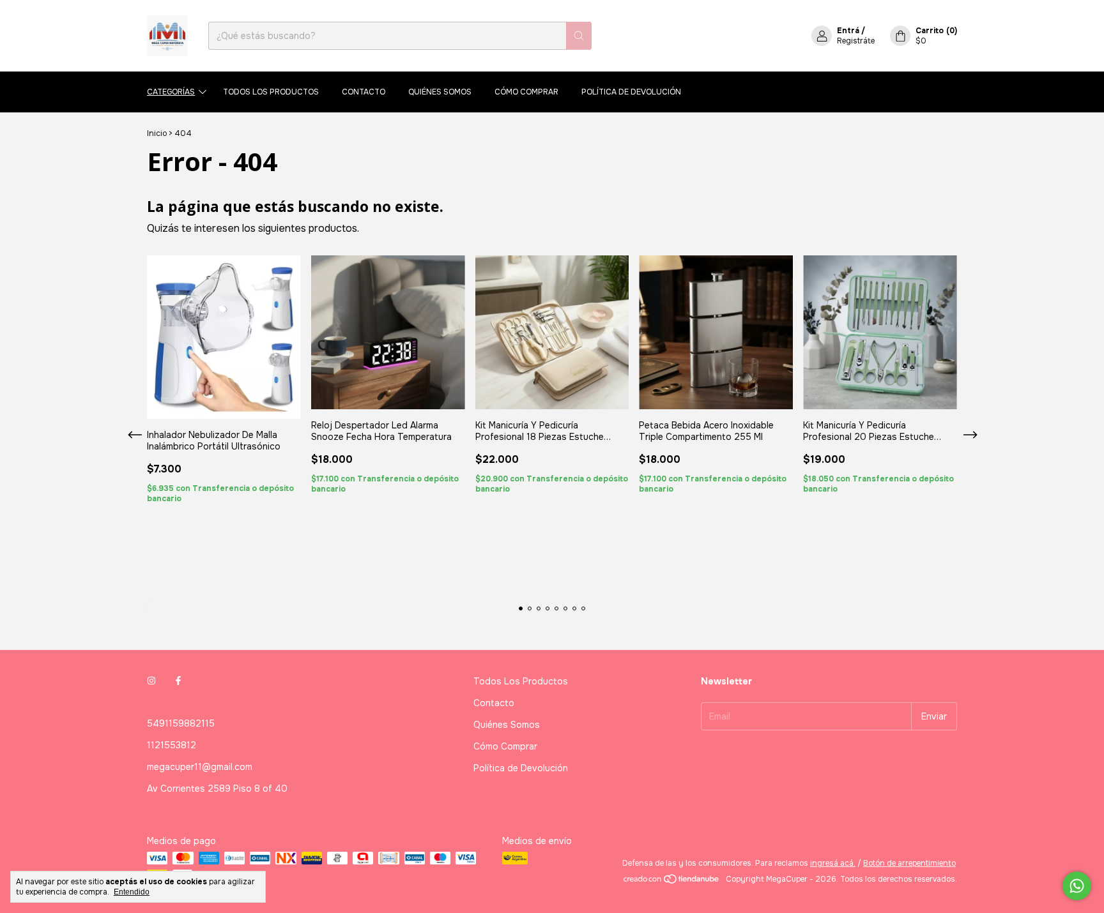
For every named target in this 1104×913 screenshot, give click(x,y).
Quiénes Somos (439, 92)
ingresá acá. (832, 863)
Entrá (848, 31)
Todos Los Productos (271, 92)
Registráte (856, 41)
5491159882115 (181, 723)
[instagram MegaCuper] (151, 681)
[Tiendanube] (671, 882)
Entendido (132, 891)
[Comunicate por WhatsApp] (1076, 885)
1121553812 (171, 745)
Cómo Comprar (526, 92)
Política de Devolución (631, 92)
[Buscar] (579, 36)
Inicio (157, 133)
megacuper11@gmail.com (199, 767)
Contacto (363, 92)
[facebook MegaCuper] (178, 681)
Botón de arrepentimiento (909, 863)
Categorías (171, 92)
